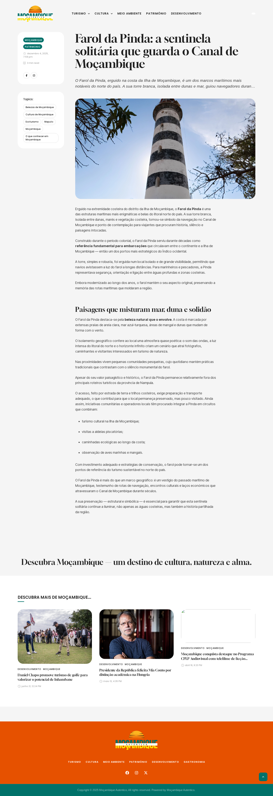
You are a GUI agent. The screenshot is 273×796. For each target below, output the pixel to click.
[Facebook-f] (26, 75)
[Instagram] (34, 75)
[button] (89, 14)
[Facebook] (127, 773)
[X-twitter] (146, 773)
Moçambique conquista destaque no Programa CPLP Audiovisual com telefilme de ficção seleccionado (217, 658)
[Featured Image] (55, 636)
